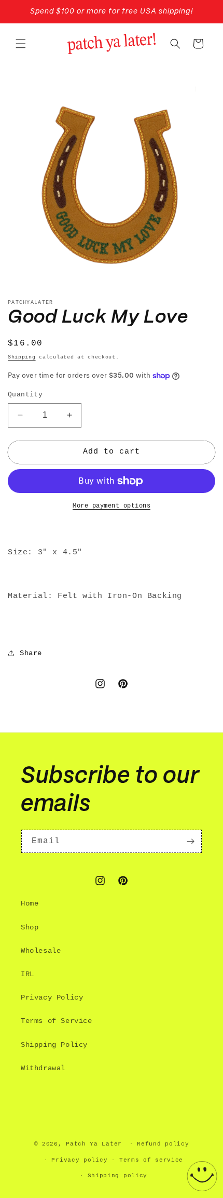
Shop (29, 927)
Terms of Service (56, 1021)
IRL (27, 974)
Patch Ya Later (94, 1144)
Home (29, 903)
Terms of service (151, 1160)
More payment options (111, 506)
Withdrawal (43, 1068)
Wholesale (41, 951)
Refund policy (163, 1144)
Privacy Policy (52, 997)
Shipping (22, 357)
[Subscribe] (190, 841)
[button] (20, 43)
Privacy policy (79, 1160)
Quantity (25, 394)
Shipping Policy (54, 1045)
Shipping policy (118, 1176)
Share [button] (31, 653)
